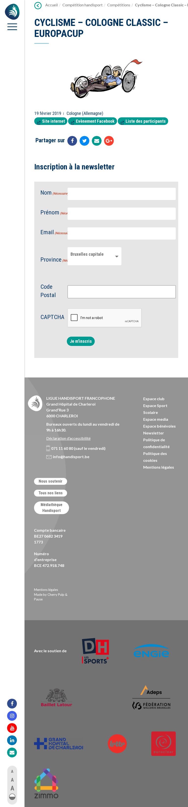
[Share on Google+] (109, 141)
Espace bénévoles (159, 426)
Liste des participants (146, 121)
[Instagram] (15, 716)
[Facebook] (15, 703)
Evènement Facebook (95, 121)
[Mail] (15, 752)
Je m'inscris (81, 341)
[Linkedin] (15, 740)
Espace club (153, 398)
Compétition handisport (82, 4)
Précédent (38, 5)
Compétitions (118, 4)
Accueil (51, 4)
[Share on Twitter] (84, 141)
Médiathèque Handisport (51, 507)
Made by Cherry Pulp (49, 595)
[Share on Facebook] (72, 141)
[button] (12, 797)
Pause (38, 599)
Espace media (155, 419)
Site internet (53, 121)
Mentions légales (158, 467)
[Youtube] (15, 728)
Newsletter (153, 433)
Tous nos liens (50, 493)
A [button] (12, 771)
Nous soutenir (50, 481)
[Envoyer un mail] (97, 141)
